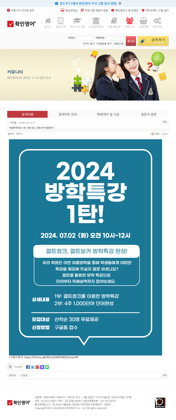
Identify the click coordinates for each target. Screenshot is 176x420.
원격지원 (157, 26)
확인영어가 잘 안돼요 (126, 10)
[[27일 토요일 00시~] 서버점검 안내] (24, 375)
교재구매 (143, 26)
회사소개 (60, 26)
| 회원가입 (118, 43)
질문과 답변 (148, 114)
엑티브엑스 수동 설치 (156, 10)
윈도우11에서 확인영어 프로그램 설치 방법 (87, 3)
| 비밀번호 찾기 (104, 43)
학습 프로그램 (77, 26)
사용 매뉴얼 (114, 26)
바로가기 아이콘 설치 (22, 10)
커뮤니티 (129, 26)
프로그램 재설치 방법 (96, 10)
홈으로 (47, 26)
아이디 (71, 37)
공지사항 (27, 114)
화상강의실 (71, 10)
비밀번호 (100, 37)
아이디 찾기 (89, 43)
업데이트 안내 (68, 114)
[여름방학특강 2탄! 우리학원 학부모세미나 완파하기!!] (12, 375)
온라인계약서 (96, 26)
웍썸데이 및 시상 (108, 114)
